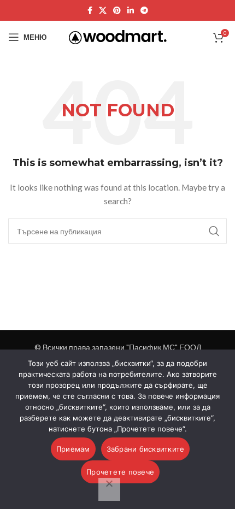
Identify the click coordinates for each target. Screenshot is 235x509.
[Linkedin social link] (130, 10)
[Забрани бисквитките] (109, 489)
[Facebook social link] (90, 10)
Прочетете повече (120, 471)
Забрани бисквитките (146, 449)
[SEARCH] (214, 231)
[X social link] (103, 10)
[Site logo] (118, 36)
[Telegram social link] (144, 10)
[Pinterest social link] (117, 10)
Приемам (73, 449)
